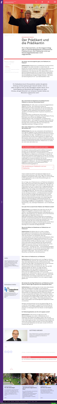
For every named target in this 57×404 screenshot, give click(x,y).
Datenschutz (12, 401)
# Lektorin (38, 352)
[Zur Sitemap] (49, 1)
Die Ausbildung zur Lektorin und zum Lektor (35, 147)
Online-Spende (29, 401)
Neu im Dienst (7, 70)
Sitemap (33, 401)
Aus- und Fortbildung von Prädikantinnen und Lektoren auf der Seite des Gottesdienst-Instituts (39, 359)
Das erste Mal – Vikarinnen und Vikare (12, 69)
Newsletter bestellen (23, 401)
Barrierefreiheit (17, 401)
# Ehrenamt (42, 352)
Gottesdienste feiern (9, 2)
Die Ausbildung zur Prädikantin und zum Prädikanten (34, 167)
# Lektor (33, 352)
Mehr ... (5, 297)
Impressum (8, 401)
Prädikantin (7, 66)
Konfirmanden (7, 68)
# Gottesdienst (52, 352)
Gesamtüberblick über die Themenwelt (11, 72)
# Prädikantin (28, 352)
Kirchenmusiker (8, 64)
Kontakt (5, 401)
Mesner (6, 65)
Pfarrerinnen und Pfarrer (9, 62)
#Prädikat (24, 352)
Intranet (36, 401)
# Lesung (47, 352)
